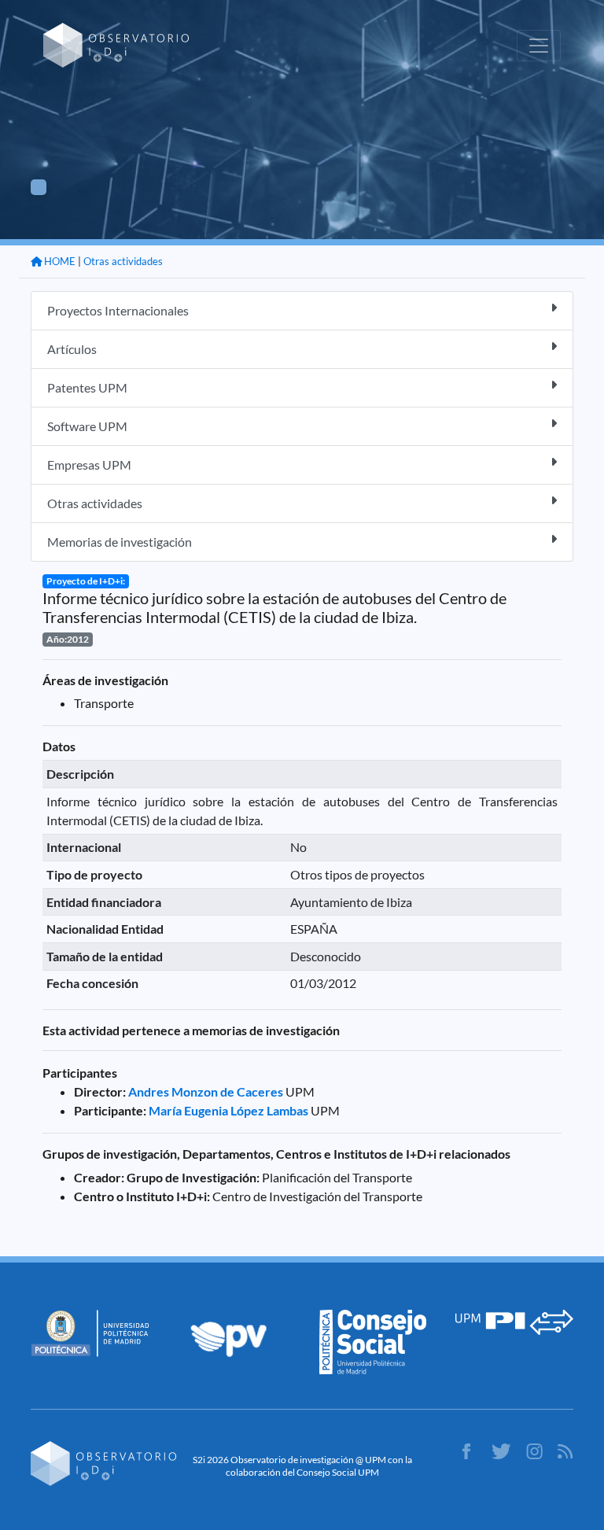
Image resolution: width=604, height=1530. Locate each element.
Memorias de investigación (119, 541)
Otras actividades (123, 261)
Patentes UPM (87, 387)
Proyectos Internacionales (118, 310)
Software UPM (87, 425)
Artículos (72, 348)
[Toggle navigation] (539, 45)
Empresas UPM (89, 464)
